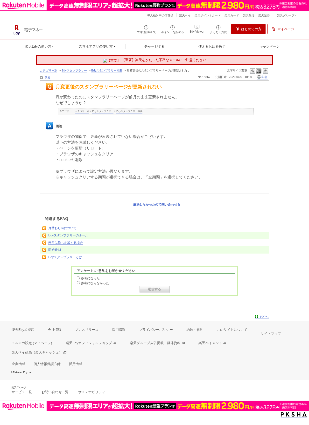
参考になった (90, 278)
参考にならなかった (95, 283)
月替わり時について (62, 228)
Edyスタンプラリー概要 (106, 70)
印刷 (264, 77)
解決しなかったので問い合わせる (156, 204)
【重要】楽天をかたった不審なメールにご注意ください (164, 60)
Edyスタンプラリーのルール (68, 235)
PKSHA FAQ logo (294, 414)
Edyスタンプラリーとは (65, 257)
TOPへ (264, 317)
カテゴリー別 (48, 70)
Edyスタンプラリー (74, 70)
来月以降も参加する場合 (65, 242)
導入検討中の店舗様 (160, 15)
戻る (47, 77)
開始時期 (54, 250)
